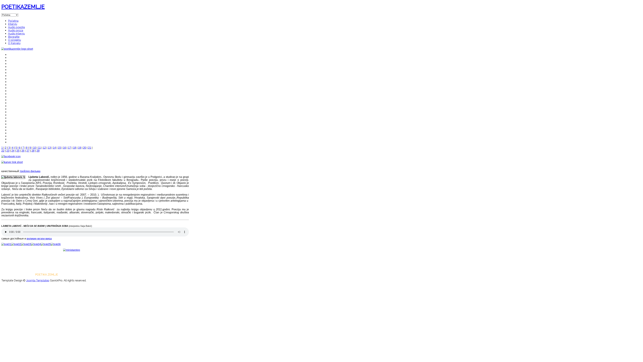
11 (39, 147)
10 (34, 147)
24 (12, 150)
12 (44, 147)
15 (59, 147)
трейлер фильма (30, 171)
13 (49, 147)
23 (7, 150)
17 (69, 147)
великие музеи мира (39, 238)
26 (22, 150)
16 (64, 147)
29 (38, 150)
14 (54, 147)
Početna (13, 20)
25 (17, 150)
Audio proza (15, 30)
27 (27, 150)
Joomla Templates (37, 280)
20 (84, 147)
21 (89, 147)
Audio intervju (16, 33)
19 (79, 147)
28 (32, 150)
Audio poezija (16, 27)
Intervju (12, 24)
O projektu (14, 40)
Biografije (13, 36)
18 (74, 147)
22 (2, 150)
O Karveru (14, 43)
